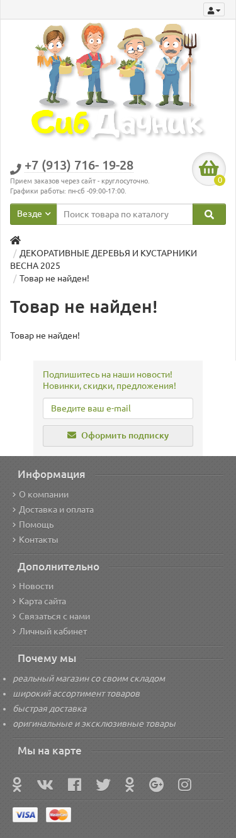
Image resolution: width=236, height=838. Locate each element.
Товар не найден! (54, 278)
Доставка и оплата (56, 509)
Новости (36, 586)
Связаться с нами (54, 616)
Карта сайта (42, 601)
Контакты (39, 540)
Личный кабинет (53, 631)
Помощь (36, 525)
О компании (44, 494)
